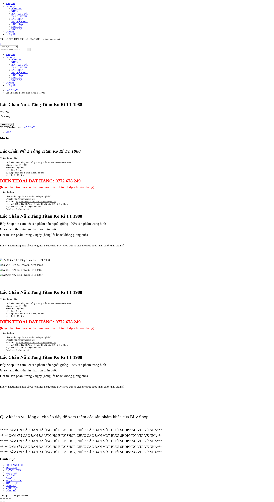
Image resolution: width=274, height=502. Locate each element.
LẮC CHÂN (17, 19)
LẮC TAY (11, 475)
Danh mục (10, 6)
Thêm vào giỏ (6, 124)
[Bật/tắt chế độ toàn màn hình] (4, 498)
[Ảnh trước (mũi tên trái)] (1, 501)
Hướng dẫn (11, 34)
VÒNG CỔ (16, 29)
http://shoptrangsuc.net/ (24, 199)
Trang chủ (10, 3)
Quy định (10, 32)
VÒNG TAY (17, 24)
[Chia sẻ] (7, 498)
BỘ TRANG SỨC (20, 14)
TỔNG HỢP (12, 483)
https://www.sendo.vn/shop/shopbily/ (33, 196)
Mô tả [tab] (8, 132)
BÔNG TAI (16, 8)
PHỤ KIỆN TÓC (19, 21)
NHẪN (14, 11)
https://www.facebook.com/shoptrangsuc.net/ (36, 201)
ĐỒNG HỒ (16, 26)
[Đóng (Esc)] (10, 498)
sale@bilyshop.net (20, 209)
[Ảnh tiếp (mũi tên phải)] (4, 501)
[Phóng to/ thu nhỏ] (1, 498)
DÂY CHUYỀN (19, 16)
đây (58, 416)
